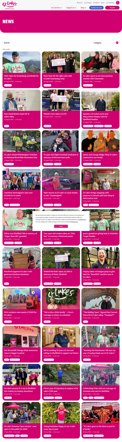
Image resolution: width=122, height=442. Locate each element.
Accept (61, 226)
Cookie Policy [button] (82, 219)
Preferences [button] (74, 222)
